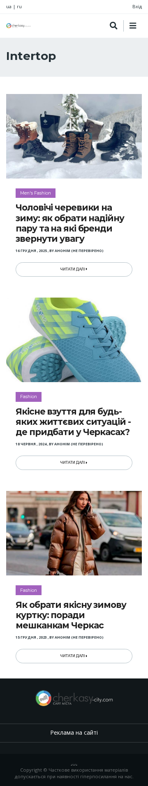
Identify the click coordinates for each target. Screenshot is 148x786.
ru (19, 6)
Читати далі (73, 269)
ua (9, 6)
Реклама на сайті (74, 732)
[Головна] (18, 25)
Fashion (28, 396)
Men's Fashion (35, 193)
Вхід (137, 6)
